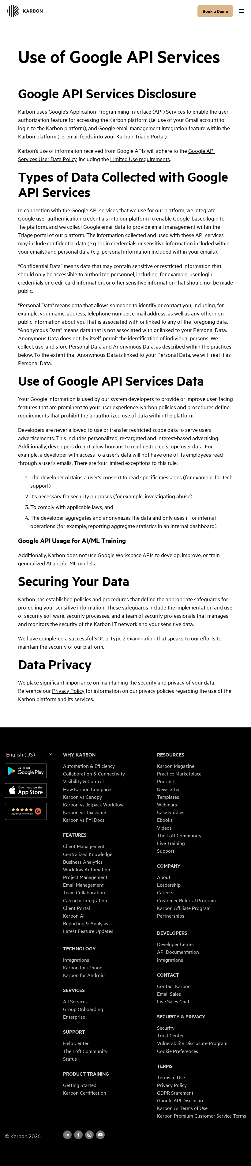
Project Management (85, 877)
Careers (165, 892)
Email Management (83, 884)
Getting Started (79, 1085)
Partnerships (170, 915)
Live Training (171, 843)
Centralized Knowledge (87, 854)
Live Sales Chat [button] (173, 1001)
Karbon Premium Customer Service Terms (201, 1115)
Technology (79, 948)
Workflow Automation (86, 869)
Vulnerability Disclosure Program (192, 1043)
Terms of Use (171, 1077)
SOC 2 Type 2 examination (124, 638)
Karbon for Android (84, 975)
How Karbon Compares (87, 789)
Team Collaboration (84, 892)
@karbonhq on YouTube (89, 1134)
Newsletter (168, 789)
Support (74, 1032)
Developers (172, 933)
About (163, 877)
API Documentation (178, 951)
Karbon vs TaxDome (84, 812)
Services (74, 990)
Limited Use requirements (140, 158)
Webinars (167, 804)
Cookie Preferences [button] (177, 1051)
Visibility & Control (83, 781)
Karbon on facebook (78, 1134)
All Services (75, 1001)
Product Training (86, 1074)
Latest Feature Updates (88, 931)
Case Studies (170, 812)
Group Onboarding (83, 1009)
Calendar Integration (85, 900)
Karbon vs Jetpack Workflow (93, 804)
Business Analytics (83, 861)
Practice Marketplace (179, 773)
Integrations (76, 959)
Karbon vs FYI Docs (83, 819)
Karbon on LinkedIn (67, 1134)
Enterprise (74, 1016)
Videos (164, 827)
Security (165, 1027)
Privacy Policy (68, 690)
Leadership (169, 884)
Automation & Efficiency (89, 765)
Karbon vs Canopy (82, 796)
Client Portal (76, 908)
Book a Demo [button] (215, 11)
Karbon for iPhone (82, 967)
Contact (168, 975)
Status (70, 1058)
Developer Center (175, 944)
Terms (165, 1066)
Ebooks (165, 819)
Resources (170, 754)
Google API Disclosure (180, 1100)
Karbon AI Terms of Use (182, 1108)
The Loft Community (85, 1051)
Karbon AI (73, 915)
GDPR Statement (175, 1092)
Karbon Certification (84, 1092)
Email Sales (169, 993)
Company (169, 866)
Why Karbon (79, 754)
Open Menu (241, 11)
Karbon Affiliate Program (184, 908)
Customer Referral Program (186, 900)
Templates (168, 796)
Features (75, 835)
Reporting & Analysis (85, 923)
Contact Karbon (174, 986)
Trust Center (170, 1035)
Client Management (84, 846)
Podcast (165, 781)
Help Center (76, 1043)
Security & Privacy (181, 1016)
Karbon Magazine (175, 765)
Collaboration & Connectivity (94, 773)
